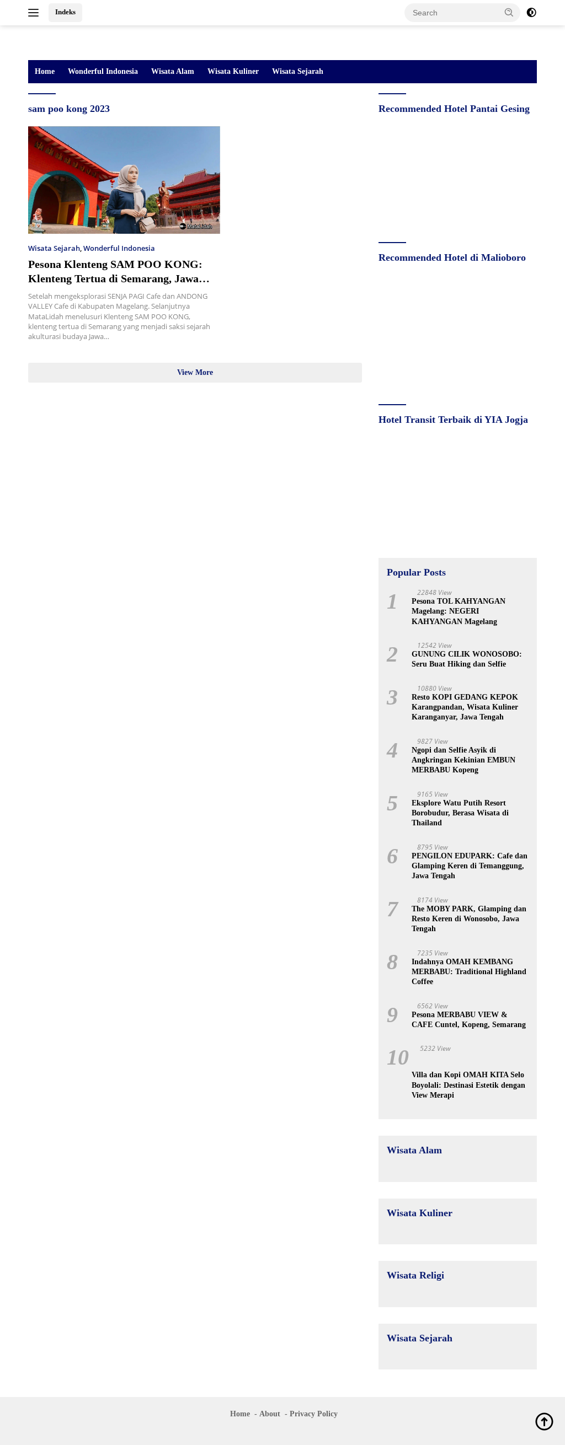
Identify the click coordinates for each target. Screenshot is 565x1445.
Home (45, 71)
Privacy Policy (314, 1414)
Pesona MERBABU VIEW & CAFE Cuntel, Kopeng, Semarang (469, 1020)
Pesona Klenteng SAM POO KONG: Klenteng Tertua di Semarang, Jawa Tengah (115, 278)
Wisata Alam (172, 71)
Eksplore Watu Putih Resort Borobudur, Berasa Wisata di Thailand (460, 813)
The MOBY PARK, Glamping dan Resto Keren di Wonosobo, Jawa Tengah (469, 919)
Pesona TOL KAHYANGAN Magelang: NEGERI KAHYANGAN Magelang (458, 611)
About (269, 1414)
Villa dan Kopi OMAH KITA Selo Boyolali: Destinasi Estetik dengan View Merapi (468, 1085)
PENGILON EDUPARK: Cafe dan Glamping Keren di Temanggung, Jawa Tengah (469, 866)
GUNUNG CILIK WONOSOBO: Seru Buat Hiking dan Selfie (467, 659)
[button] (509, 12)
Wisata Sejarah (297, 71)
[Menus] (35, 12)
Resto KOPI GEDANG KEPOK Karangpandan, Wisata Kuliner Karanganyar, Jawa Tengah (465, 707)
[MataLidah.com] (75, 42)
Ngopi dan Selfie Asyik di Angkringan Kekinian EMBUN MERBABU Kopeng (463, 760)
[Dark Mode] (531, 12)
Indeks (65, 12)
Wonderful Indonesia (103, 71)
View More (195, 372)
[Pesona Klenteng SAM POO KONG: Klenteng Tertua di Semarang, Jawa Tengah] (124, 180)
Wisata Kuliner (233, 71)
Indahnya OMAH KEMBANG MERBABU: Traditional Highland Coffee (469, 972)
